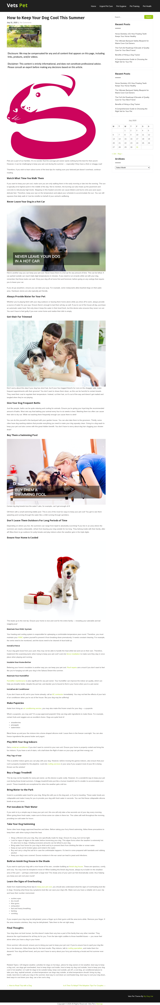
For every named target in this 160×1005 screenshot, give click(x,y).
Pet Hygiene (121, 6)
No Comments (25, 23)
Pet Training (134, 6)
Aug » (120, 154)
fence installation (73, 654)
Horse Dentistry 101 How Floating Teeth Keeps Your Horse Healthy (131, 35)
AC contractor (57, 694)
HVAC (20, 637)
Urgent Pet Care (106, 6)
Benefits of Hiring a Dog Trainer (127, 55)
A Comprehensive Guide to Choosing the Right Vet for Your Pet (131, 60)
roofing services (54, 764)
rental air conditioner (20, 747)
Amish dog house (76, 866)
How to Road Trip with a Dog (19, 985)
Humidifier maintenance (16, 681)
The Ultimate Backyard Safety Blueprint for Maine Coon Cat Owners (132, 42)
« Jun (114, 154)
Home (93, 6)
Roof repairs (72, 667)
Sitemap (99, 1004)
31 (137, 147)
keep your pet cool (44, 887)
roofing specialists (75, 948)
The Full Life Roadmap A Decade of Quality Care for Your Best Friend (132, 49)
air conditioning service (32, 708)
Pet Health (147, 6)
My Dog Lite (148, 996)
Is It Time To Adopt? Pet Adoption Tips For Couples (84, 985)
